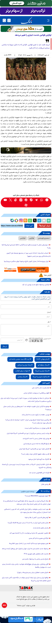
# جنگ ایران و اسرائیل (24, 365)
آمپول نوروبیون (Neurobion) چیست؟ (37, 496)
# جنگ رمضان (22, 377)
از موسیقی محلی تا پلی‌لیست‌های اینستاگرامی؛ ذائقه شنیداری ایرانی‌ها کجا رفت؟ (26, 246)
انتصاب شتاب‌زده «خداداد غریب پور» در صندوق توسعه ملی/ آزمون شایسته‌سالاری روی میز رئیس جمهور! (29, 254)
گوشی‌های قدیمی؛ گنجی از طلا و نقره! (37, 517)
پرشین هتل (45, 484)
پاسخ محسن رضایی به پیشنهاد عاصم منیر (35, 559)
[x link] (10, 200)
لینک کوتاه (45, 226)
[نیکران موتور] (26, 150)
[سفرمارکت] (26, 269)
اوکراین (31, 238)
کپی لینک (29, 225)
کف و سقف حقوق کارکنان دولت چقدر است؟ (35, 454)
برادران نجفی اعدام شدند (41, 528)
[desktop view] (9, 20)
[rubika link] (47, 200)
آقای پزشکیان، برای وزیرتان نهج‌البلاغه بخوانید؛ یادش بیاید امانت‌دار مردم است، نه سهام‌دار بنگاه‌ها (26, 566)
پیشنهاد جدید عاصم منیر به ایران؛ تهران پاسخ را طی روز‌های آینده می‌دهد (25, 549)
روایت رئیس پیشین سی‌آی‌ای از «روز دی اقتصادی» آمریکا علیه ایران (28, 433)
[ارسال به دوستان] (44, 221)
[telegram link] (36, 200)
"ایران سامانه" (21, 606)
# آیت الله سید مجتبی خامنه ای (20, 359)
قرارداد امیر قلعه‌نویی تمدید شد (39, 473)
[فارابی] (26, 29)
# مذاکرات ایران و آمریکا (41, 377)
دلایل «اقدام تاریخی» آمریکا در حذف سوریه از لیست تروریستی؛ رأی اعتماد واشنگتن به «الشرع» (26, 466)
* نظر (49, 322)
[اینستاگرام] (21, 220)
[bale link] (31, 200)
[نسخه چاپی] (49, 221)
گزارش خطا (47, 275)
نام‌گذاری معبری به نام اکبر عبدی (39, 538)
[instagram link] (21, 200)
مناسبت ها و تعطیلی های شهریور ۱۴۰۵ (36, 554)
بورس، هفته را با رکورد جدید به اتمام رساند (35, 415)
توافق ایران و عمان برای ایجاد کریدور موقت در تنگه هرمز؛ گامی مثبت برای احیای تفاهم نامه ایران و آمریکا (26, 579)
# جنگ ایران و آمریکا (42, 371)
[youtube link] (5, 200)
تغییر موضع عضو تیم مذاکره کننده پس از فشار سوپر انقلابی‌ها (29, 543)
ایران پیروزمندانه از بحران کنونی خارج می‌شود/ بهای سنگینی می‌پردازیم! (26, 261)
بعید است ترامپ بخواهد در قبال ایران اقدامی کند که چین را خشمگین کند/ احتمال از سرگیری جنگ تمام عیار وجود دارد (27, 511)
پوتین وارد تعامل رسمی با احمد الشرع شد (36, 438)
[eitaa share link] (25, 221)
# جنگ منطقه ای (43, 365)
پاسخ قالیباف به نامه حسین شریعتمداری (36, 444)
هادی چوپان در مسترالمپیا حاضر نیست (37, 428)
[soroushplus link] (26, 200)
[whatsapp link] (41, 200)
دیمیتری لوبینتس (44, 238)
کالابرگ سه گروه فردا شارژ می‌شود (38, 459)
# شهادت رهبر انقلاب (22, 371)
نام (50, 302)
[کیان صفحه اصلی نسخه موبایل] (26, 619)
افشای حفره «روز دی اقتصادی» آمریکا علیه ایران (34, 449)
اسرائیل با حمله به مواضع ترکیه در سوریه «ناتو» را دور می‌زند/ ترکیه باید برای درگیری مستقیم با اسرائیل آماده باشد (26, 400)
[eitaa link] (15, 200)
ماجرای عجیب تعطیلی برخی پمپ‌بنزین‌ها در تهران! (33, 572)
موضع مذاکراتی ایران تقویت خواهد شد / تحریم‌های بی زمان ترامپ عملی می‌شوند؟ (27, 408)
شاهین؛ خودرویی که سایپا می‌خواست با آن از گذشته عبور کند (29, 533)
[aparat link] (26, 205)
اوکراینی (22, 238)
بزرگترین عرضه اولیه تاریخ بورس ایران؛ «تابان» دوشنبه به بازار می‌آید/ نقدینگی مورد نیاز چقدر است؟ (28, 421)
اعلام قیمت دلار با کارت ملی (40, 388)
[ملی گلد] (26, 3)
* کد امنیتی (47, 339)
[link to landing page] (26, 20)
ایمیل (49, 312)
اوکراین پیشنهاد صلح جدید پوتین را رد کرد (35, 285)
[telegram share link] (39, 221)
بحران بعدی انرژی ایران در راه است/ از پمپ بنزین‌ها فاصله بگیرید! (28, 523)
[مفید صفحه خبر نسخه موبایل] (26, 11)
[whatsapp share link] (30, 221)
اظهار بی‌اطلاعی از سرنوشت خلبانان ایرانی (36, 393)
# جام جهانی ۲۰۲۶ (43, 359)
